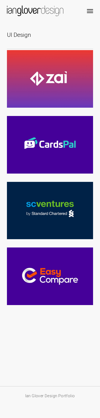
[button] (90, 11)
